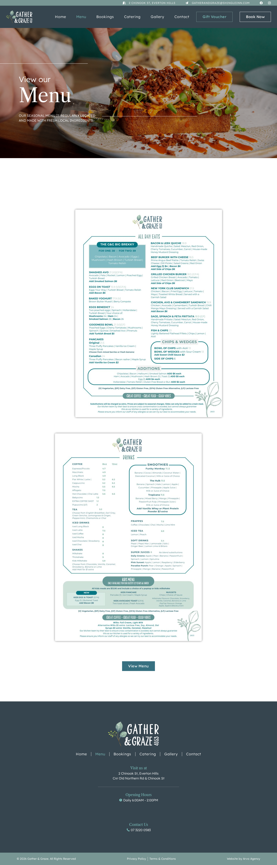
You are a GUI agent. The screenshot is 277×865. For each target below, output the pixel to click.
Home (60, 17)
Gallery (157, 17)
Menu (81, 17)
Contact (181, 17)
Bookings (105, 17)
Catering (132, 17)
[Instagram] (269, 2)
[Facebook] (261, 2)
